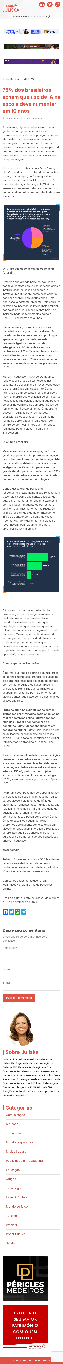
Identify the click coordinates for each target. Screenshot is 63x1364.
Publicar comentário (19, 997)
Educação (13, 1170)
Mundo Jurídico (17, 1206)
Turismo (11, 1215)
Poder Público (16, 1234)
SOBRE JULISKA (21, 16)
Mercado (12, 1124)
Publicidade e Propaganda (24, 1160)
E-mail (6, 982)
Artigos (11, 1179)
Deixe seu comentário (31, 118)
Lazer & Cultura (16, 1197)
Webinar (11, 1225)
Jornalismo (13, 1133)
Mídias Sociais (16, 1151)
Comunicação (15, 1115)
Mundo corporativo (19, 1142)
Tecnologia (13, 1188)
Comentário (10, 948)
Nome (6, 969)
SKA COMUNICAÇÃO (41, 16)
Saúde (10, 1243)
